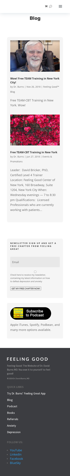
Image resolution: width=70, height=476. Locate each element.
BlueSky (15, 463)
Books (11, 413)
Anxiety (11, 425)
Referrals (12, 419)
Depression (14, 432)
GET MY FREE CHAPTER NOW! (26, 288)
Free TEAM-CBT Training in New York (33, 152)
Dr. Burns (19, 86)
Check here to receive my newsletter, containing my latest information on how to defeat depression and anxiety (30, 278)
